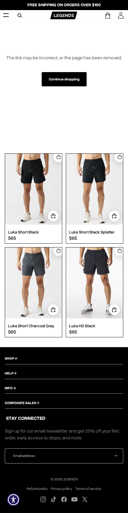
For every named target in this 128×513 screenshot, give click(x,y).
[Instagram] (43, 499)
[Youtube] (74, 499)
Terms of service (88, 488)
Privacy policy (61, 488)
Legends (70, 479)
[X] (84, 499)
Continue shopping (64, 79)
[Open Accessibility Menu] (13, 499)
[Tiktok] (53, 499)
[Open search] (19, 15)
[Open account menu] (120, 15)
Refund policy (37, 488)
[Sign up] (116, 456)
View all (64, 124)
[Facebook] (64, 499)
